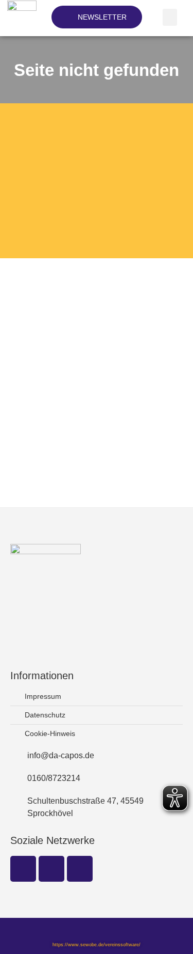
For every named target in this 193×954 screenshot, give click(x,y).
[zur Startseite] (23, 8)
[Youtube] (80, 869)
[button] (170, 17)
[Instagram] (51, 869)
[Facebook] (23, 869)
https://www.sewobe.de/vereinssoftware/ (96, 944)
